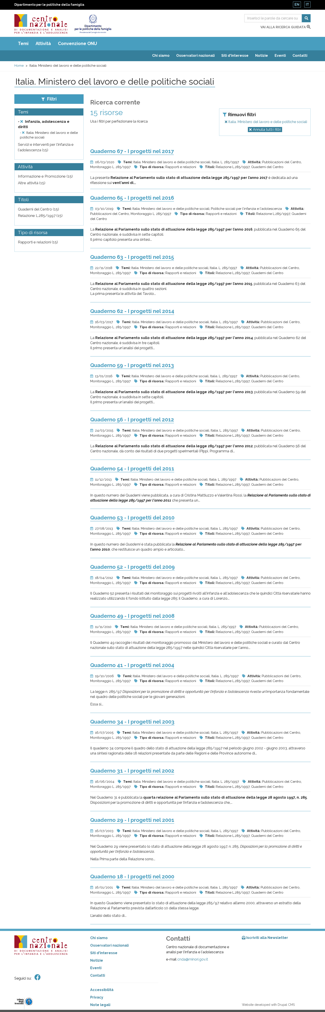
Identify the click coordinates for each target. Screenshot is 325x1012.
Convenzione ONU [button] (77, 43)
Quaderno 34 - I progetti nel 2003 (132, 721)
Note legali (100, 1005)
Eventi (280, 55)
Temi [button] (23, 43)
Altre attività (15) (31, 183)
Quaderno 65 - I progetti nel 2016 (132, 198)
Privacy (96, 997)
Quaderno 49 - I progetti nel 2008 (132, 616)
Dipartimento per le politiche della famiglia (49, 4)
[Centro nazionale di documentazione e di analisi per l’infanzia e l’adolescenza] (40, 24)
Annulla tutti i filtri (267, 129)
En (296, 4)
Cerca (306, 18)
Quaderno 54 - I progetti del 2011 (132, 468)
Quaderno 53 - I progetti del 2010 (132, 517)
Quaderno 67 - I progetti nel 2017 (132, 151)
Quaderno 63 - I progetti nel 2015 (132, 257)
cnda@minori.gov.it (192, 959)
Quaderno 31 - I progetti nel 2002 (132, 771)
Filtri (51, 99)
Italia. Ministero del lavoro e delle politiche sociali (267, 122)
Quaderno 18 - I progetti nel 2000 (132, 876)
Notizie (261, 55)
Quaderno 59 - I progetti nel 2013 (132, 365)
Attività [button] (43, 43)
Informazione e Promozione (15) (45, 176)
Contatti (299, 55)
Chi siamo (161, 55)
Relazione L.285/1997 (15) (40, 215)
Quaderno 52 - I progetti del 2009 (132, 567)
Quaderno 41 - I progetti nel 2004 (132, 665)
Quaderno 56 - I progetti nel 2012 (132, 419)
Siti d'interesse (235, 55)
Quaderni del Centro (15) (38, 209)
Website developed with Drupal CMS (268, 1004)
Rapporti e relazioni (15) (38, 242)
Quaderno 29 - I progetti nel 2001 (132, 820)
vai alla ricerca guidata (283, 27)
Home (19, 66)
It (307, 4)
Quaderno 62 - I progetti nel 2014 (132, 311)
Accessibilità (101, 990)
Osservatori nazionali (195, 55)
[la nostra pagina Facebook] (37, 977)
